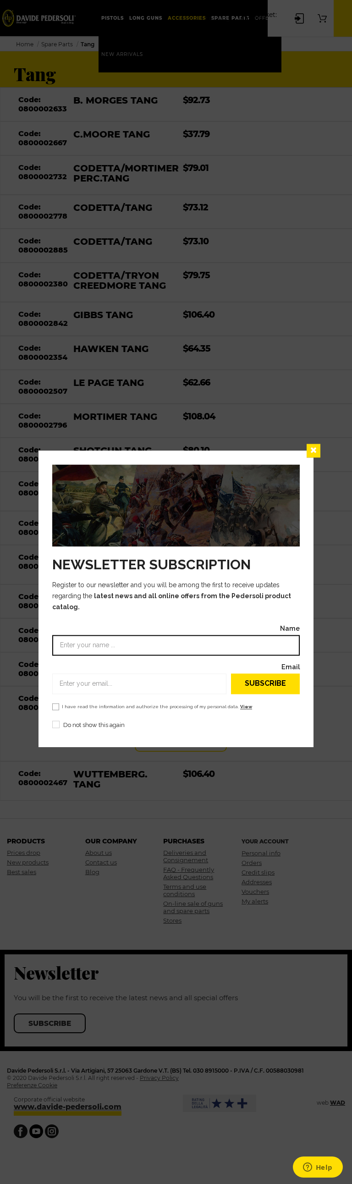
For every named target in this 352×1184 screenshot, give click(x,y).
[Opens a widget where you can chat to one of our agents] (317, 1167)
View (246, 706)
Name (290, 628)
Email (290, 667)
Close (313, 450)
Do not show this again (94, 724)
